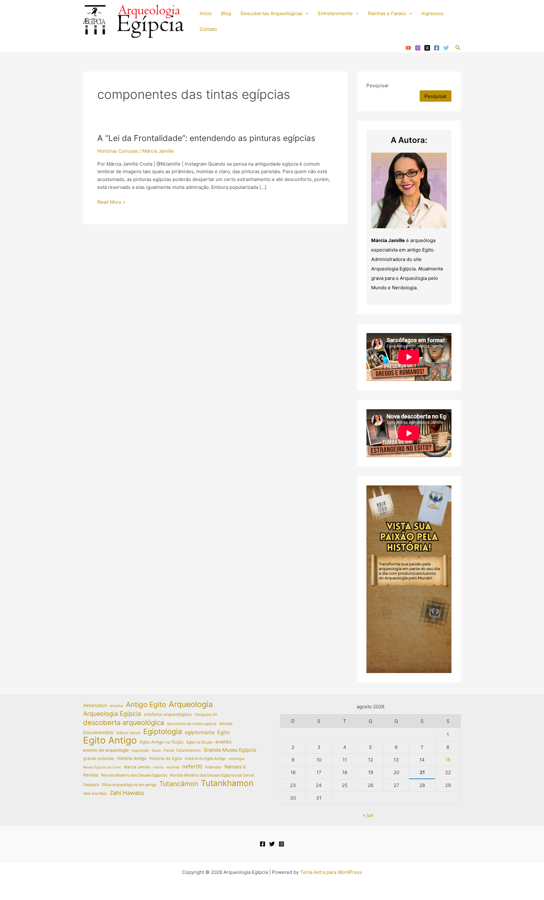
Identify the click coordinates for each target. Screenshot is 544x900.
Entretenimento (335, 13)
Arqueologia (191, 704)
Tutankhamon (227, 783)
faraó (156, 750)
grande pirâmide (98, 758)
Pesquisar (377, 85)
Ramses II (235, 767)
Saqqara (91, 784)
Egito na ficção (199, 742)
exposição (140, 750)
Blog (226, 13)
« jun (368, 815)
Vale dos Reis (95, 793)
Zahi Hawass (127, 792)
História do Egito (165, 758)
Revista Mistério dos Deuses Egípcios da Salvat (212, 775)
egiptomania (199, 732)
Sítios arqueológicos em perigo (129, 784)
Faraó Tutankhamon (182, 750)
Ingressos (433, 13)
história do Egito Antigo (205, 758)
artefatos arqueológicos (168, 714)
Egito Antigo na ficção (162, 741)
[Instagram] (418, 48)
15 (447, 760)
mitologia (236, 758)
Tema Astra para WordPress (331, 872)
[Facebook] (436, 48)
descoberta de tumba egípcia (191, 724)
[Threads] (427, 48)
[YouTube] (408, 48)
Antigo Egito (146, 705)
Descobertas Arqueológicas (272, 13)
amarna (116, 705)
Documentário (98, 732)
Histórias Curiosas (117, 151)
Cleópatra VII (206, 714)
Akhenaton (95, 705)
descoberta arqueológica (123, 723)
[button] (306, 13)
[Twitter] (446, 48)
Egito (223, 732)
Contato (208, 29)
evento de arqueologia (106, 750)
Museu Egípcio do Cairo (102, 767)
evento (223, 742)
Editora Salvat (128, 733)
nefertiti (192, 766)
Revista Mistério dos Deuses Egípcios (134, 775)
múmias (172, 767)
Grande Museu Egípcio (230, 750)
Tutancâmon (178, 784)
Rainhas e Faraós (387, 13)
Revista (90, 775)
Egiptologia (162, 732)
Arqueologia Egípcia (112, 713)
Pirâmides (213, 767)
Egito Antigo (110, 740)
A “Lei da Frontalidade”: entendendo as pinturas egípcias (206, 138)
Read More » (111, 202)
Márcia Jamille (137, 767)
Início (206, 13)
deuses (226, 723)
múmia (158, 767)
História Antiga (131, 758)
